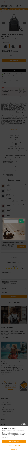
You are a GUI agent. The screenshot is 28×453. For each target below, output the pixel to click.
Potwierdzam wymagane (14, 445)
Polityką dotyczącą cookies (12, 432)
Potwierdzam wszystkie (14, 441)
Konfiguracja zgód (14, 449)
